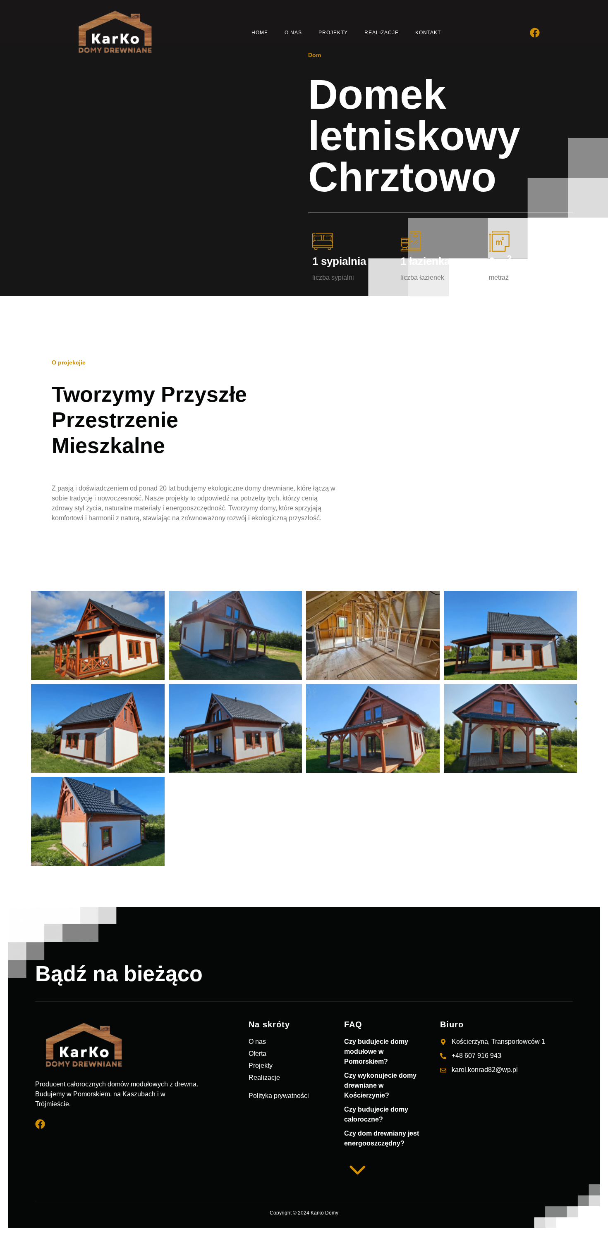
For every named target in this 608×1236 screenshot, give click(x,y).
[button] (392, 1050)
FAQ (353, 1024)
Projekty (333, 33)
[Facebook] (535, 33)
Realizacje (381, 33)
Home (259, 33)
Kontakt (428, 33)
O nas (293, 33)
